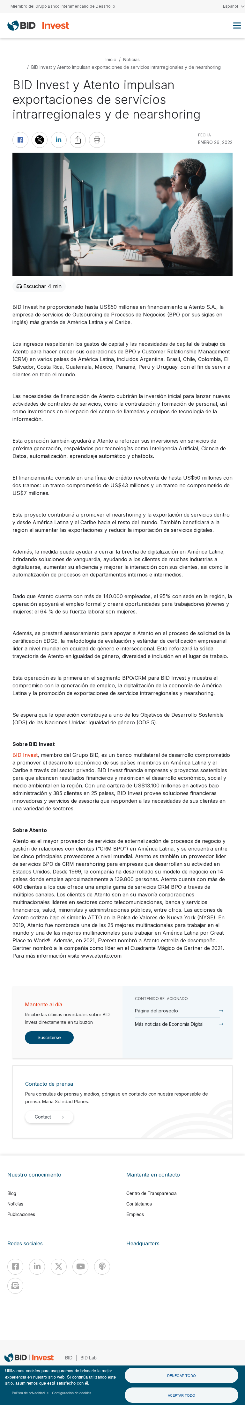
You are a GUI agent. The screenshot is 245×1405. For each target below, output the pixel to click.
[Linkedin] (37, 1267)
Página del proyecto (156, 1010)
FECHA (204, 135)
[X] (59, 1267)
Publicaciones (21, 1214)
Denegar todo (181, 1375)
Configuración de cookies (72, 1392)
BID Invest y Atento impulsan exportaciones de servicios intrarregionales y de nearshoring (126, 67)
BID (68, 1357)
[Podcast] (102, 1267)
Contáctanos (139, 1203)
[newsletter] (15, 1286)
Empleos (135, 1214)
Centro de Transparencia (151, 1193)
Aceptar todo (181, 1395)
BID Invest (25, 755)
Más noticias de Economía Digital (169, 1024)
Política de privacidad (28, 1392)
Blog (11, 1193)
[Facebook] (15, 1267)
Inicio (111, 59)
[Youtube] (80, 1267)
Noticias (131, 59)
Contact (43, 1116)
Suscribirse (49, 1037)
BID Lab (88, 1357)
